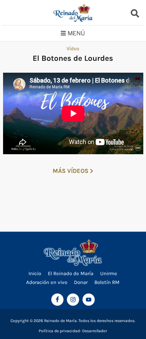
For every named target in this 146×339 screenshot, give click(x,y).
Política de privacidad (59, 330)
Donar (81, 282)
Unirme (108, 273)
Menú (76, 33)
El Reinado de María (70, 273)
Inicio (35, 273)
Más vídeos (71, 171)
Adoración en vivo (46, 282)
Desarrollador (94, 330)
